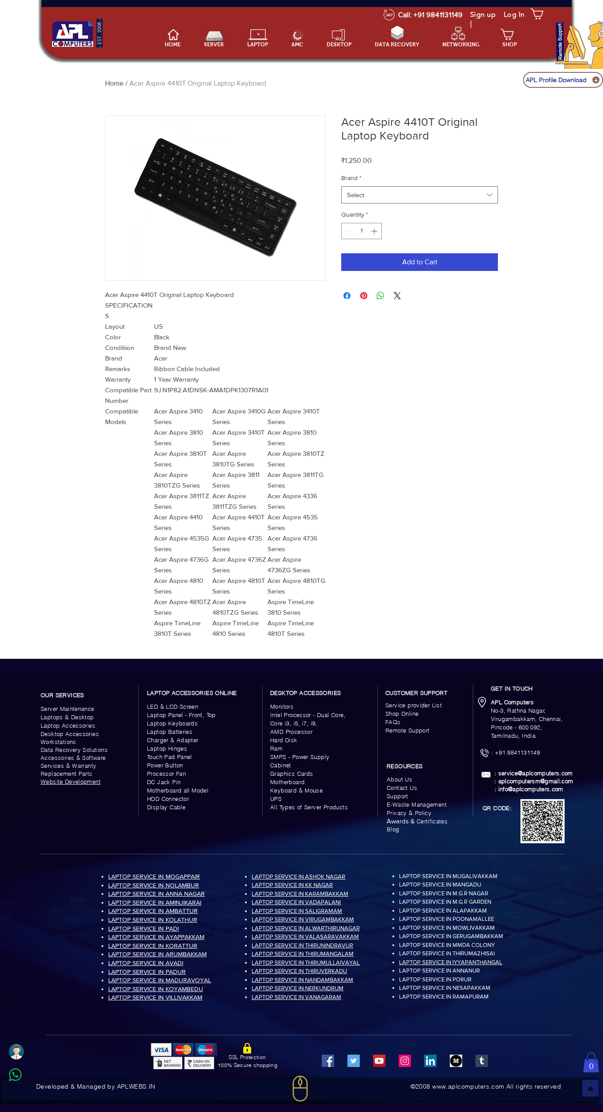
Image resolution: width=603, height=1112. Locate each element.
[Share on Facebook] (347, 295)
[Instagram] (405, 1061)
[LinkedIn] (430, 1061)
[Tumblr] (481, 1061)
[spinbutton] (361, 231)
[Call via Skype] (25, 1096)
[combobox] (419, 194)
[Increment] (375, 231)
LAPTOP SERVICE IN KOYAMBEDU (155, 988)
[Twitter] (353, 1061)
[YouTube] (379, 1061)
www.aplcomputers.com (468, 1086)
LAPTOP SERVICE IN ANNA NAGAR (156, 893)
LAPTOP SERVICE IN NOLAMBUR (153, 885)
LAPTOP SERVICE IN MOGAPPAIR (154, 876)
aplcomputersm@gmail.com (535, 781)
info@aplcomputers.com (530, 789)
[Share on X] (397, 295)
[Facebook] (328, 1061)
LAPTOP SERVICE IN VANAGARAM (296, 997)
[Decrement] (348, 231)
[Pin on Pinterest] (363, 295)
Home (114, 83)
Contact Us (402, 787)
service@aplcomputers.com (535, 773)
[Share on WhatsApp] (380, 295)
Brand (351, 177)
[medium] (456, 1061)
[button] (263, 44)
